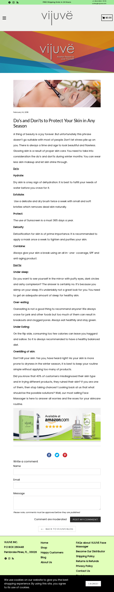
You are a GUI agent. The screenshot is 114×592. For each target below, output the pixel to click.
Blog (43, 557)
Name (17, 466)
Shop (44, 547)
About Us (46, 562)
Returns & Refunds (87, 561)
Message (19, 493)
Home (44, 542)
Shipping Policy (85, 556)
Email (16, 479)
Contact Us (83, 571)
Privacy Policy (84, 566)
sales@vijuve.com (99, 3)
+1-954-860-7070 (99, 1)
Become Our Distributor (90, 551)
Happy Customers (52, 552)
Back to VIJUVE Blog (59, 529)
